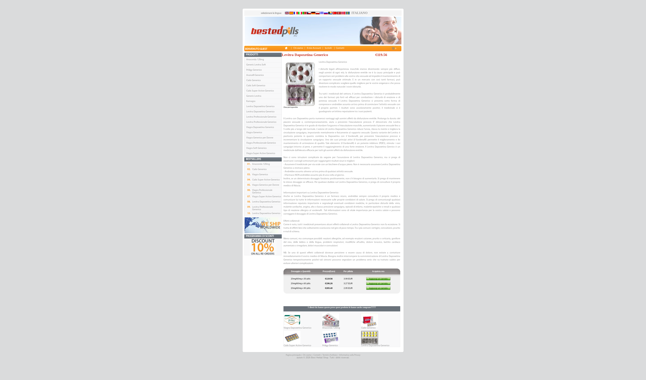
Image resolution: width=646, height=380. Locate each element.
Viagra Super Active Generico (260, 153)
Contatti (316, 355)
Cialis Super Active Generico (260, 91)
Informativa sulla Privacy (349, 355)
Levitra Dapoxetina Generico (260, 106)
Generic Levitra (253, 96)
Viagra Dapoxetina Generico (260, 127)
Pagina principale (293, 355)
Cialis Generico (253, 80)
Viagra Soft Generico (256, 148)
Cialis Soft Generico (255, 85)
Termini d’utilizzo (329, 355)
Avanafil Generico (255, 75)
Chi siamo (307, 355)
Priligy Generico (254, 70)
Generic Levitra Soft (256, 65)
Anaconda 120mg (255, 59)
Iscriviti (328, 48)
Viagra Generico (254, 132)
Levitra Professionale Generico (261, 117)
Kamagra (250, 101)
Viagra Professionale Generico (261, 143)
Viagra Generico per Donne (259, 138)
